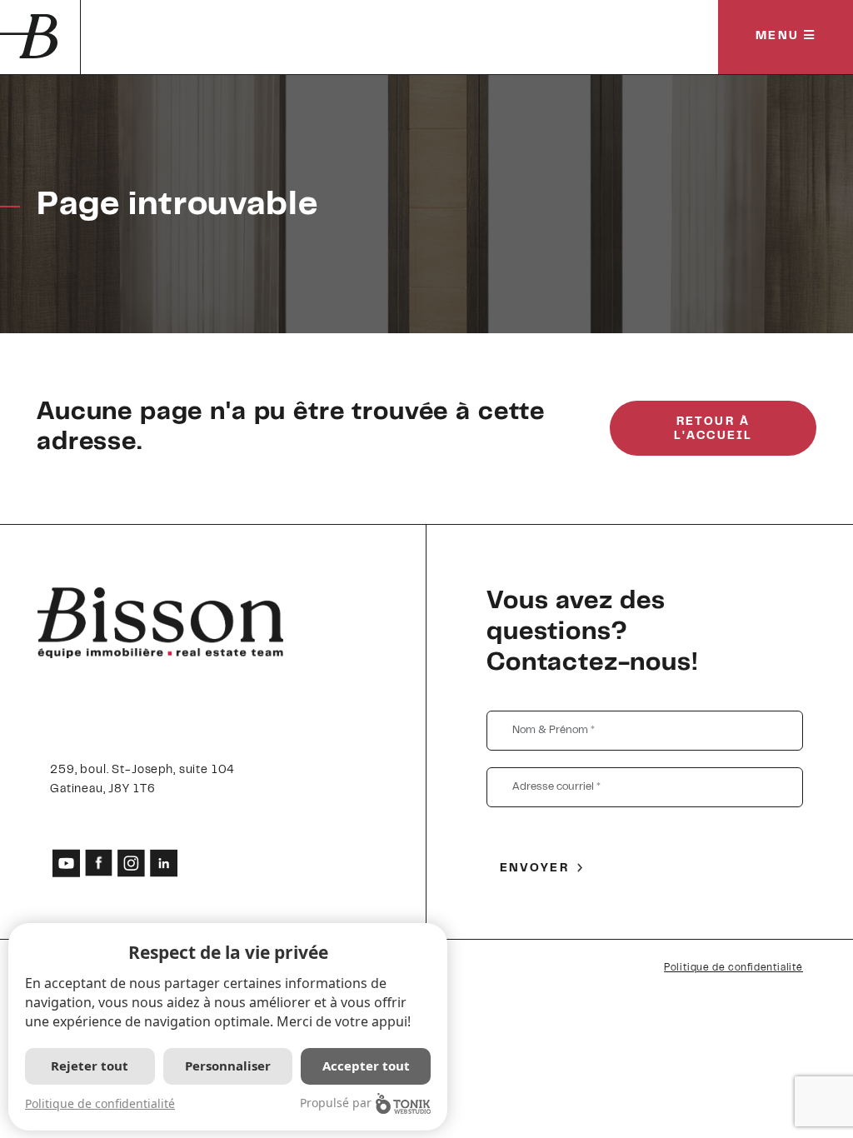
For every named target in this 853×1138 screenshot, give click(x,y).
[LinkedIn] (163, 862)
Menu (780, 37)
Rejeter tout (89, 1065)
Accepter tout (366, 1065)
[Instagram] (131, 862)
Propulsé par (336, 1103)
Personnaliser (228, 1065)
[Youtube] (66, 862)
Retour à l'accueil (713, 429)
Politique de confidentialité (733, 968)
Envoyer (534, 869)
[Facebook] (98, 862)
